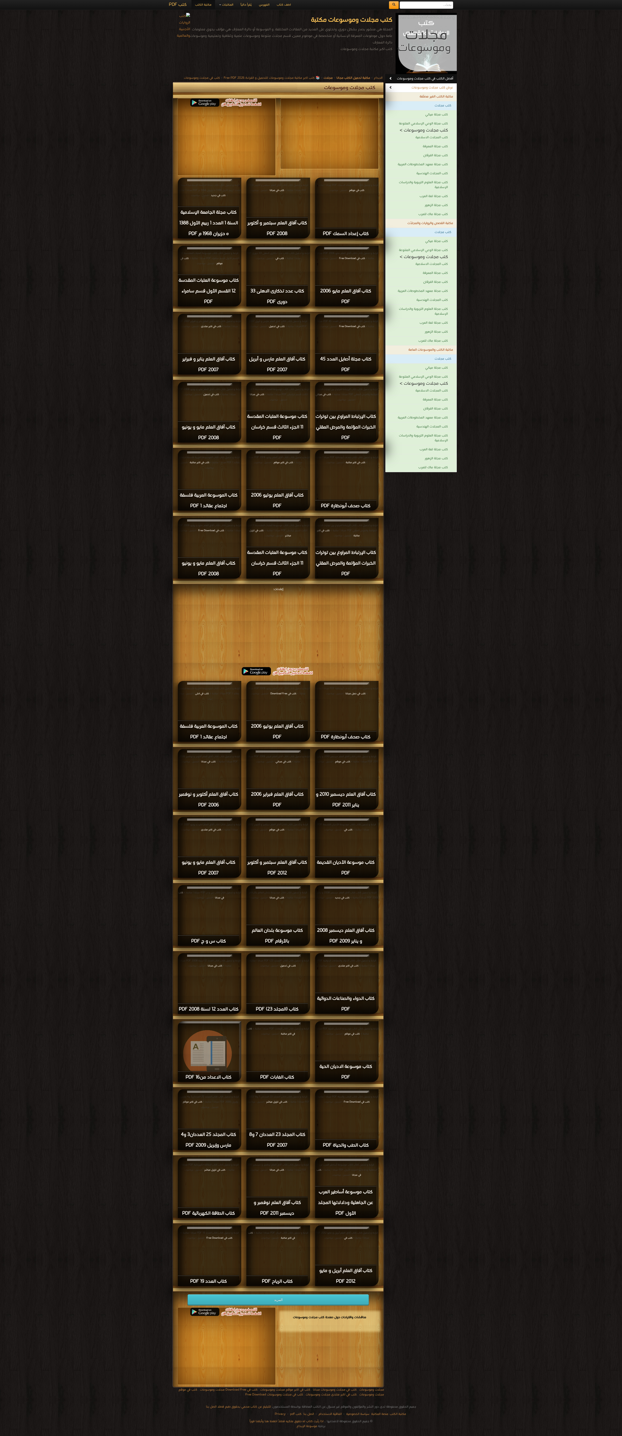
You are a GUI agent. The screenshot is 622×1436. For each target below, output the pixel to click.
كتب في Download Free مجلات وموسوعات (229, 1389)
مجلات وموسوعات (371, 1389)
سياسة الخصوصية (357, 1414)
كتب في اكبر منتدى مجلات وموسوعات (331, 1394)
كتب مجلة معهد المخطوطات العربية (423, 164)
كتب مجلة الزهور (436, 205)
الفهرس (264, 5)
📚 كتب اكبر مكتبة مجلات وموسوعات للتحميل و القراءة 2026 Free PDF (272, 78)
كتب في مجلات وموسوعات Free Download (274, 1394)
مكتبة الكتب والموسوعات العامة (430, 350)
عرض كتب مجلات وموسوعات (432, 88)
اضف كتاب (284, 5)
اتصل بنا (308, 1414)
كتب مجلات (443, 106)
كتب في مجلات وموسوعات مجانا (335, 1389)
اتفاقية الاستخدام (330, 1414)
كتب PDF (178, 5)
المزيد (278, 1300)
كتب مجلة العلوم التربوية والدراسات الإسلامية (423, 184)
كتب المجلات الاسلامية (431, 137)
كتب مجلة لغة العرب (434, 196)
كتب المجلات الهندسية (432, 173)
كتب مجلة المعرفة (435, 146)
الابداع (378, 78)
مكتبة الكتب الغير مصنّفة (436, 97)
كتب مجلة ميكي (436, 115)
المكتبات (227, 5)
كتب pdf (296, 1414)
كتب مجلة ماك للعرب (433, 214)
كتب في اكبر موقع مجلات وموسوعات (285, 1389)
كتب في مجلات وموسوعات (202, 78)
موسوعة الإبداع (307, 1426)
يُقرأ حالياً (246, 5)
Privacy (280, 1414)
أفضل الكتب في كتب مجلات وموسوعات (425, 79)
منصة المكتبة (379, 1414)
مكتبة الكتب (203, 5)
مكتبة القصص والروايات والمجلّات (430, 223)
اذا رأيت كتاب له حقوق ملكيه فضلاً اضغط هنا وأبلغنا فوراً (286, 1421)
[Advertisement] (227, 141)
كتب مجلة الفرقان (435, 155)
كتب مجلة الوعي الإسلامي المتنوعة (423, 124)
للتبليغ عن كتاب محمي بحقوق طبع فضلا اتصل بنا (238, 1407)
